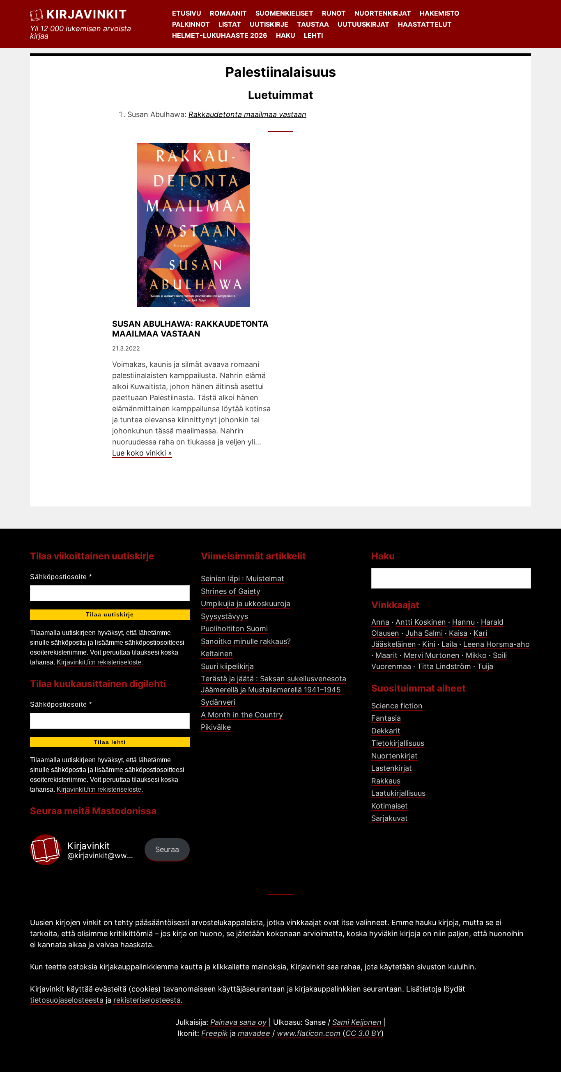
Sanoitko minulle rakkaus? (246, 641)
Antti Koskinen (420, 622)
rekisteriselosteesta (147, 1000)
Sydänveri (218, 702)
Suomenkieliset (284, 13)
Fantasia (386, 718)
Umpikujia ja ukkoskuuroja (245, 603)
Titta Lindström (444, 666)
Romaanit (228, 13)
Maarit (386, 655)
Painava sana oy (238, 1022)
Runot (334, 13)
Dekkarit (385, 730)
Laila (449, 644)
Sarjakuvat (389, 818)
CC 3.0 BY (363, 1033)
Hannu (463, 622)
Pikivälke (216, 727)
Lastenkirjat (391, 768)
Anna (380, 622)
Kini (428, 644)
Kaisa (458, 633)
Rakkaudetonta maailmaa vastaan (247, 114)
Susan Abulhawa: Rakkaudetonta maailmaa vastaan (190, 329)
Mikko (476, 655)
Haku (285, 35)
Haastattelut (425, 24)
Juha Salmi (424, 633)
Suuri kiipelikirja (227, 666)
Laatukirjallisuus (398, 793)
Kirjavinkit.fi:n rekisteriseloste (99, 662)
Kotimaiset (389, 806)
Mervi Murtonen (432, 655)
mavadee (254, 1033)
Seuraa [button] (167, 849)
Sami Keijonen (357, 1022)
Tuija (485, 666)
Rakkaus (385, 781)
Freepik (214, 1033)
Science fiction (397, 705)
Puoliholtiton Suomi (234, 628)
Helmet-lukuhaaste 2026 (219, 35)
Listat (229, 24)
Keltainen (217, 653)
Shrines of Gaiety (230, 591)
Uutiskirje (269, 24)
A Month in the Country (242, 714)
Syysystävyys (224, 616)
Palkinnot (191, 24)
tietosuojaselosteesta (66, 1000)
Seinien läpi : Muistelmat (242, 578)
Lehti (313, 35)
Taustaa (313, 24)
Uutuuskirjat (363, 24)
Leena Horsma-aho (496, 644)
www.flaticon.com (308, 1033)
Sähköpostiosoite (61, 576)
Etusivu (186, 13)
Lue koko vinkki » (142, 453)
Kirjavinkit (86, 14)
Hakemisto (440, 13)
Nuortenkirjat (382, 13)
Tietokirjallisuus (397, 743)
